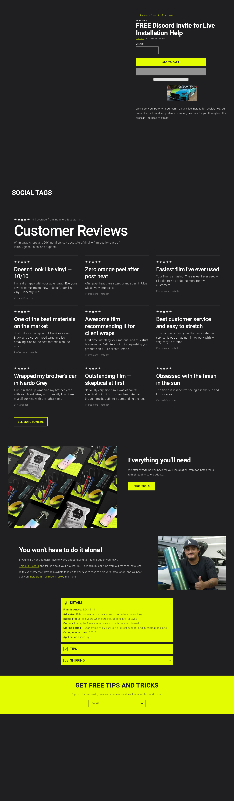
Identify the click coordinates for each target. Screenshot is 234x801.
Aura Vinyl (112, 793)
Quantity (140, 44)
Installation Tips (94, 734)
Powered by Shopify (125, 793)
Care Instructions (95, 729)
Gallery (89, 756)
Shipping (140, 38)
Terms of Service (49, 740)
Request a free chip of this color (157, 15)
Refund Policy (48, 751)
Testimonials (92, 762)
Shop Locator (93, 751)
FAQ (88, 767)
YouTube (48, 576)
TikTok (59, 576)
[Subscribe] (141, 703)
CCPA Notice (47, 745)
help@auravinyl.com (138, 756)
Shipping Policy (49, 756)
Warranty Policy (49, 729)
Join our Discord (29, 565)
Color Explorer (93, 745)
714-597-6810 (134, 747)
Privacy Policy (48, 734)
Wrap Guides (92, 740)
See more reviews (31, 421)
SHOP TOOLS (142, 486)
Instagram (35, 576)
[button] (171, 71)
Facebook (185, 734)
